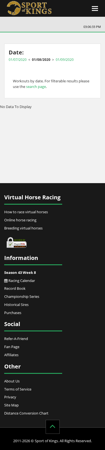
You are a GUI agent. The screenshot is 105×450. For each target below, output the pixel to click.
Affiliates (11, 354)
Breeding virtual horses (23, 228)
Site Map (11, 405)
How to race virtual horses (26, 211)
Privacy (10, 396)
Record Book (14, 288)
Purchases (12, 312)
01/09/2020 (65, 59)
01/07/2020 (18, 59)
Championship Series (21, 296)
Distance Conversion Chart (26, 413)
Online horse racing (20, 219)
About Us (12, 381)
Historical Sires (16, 304)
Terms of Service (17, 389)
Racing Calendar (21, 280)
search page (36, 86)
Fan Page (11, 346)
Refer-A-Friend (16, 338)
